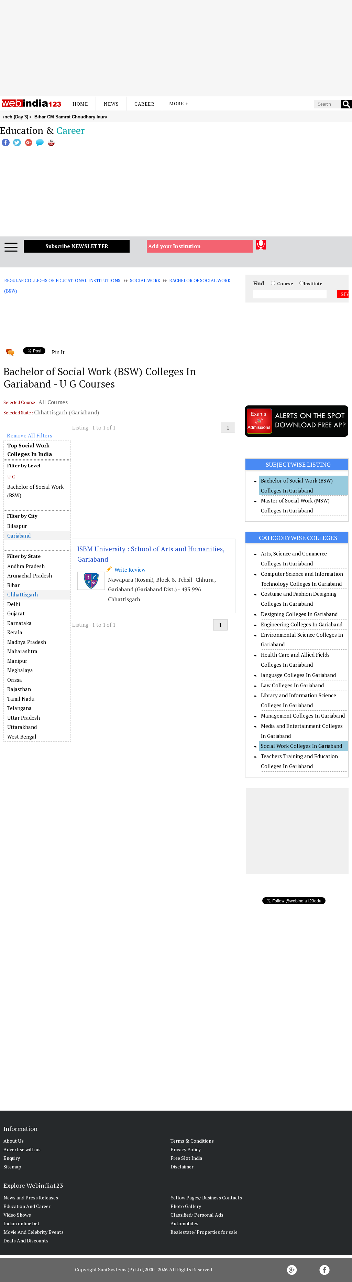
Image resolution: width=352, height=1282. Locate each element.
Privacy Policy (185, 1149)
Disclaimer (182, 1166)
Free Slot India (186, 1158)
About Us (13, 1140)
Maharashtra (22, 651)
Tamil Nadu (20, 698)
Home (80, 103)
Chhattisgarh (22, 594)
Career (144, 103)
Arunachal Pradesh (29, 575)
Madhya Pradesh (26, 641)
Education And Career (27, 1206)
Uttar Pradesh (23, 717)
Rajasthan (19, 689)
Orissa (14, 679)
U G (11, 476)
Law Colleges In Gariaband (292, 685)
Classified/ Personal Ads (196, 1214)
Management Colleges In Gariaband (303, 715)
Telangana (19, 707)
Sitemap (12, 1166)
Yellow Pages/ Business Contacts (206, 1197)
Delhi (13, 604)
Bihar (13, 585)
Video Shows (17, 1214)
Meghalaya (20, 670)
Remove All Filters (29, 435)
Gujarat (16, 613)
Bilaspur (17, 525)
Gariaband (19, 535)
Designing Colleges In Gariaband (299, 614)
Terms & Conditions (192, 1140)
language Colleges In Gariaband (298, 674)
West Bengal (21, 736)
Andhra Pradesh (26, 566)
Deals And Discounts (25, 1240)
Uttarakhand (22, 726)
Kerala (14, 632)
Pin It (58, 352)
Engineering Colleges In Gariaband (301, 624)
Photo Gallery (185, 1206)
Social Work (145, 280)
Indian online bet (21, 1223)
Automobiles (184, 1223)
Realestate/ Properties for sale (204, 1232)
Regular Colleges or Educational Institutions (62, 280)
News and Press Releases (30, 1197)
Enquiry (11, 1158)
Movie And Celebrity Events (33, 1232)
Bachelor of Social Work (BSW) (35, 491)
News (111, 103)
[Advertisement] (176, 48)
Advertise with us (22, 1149)
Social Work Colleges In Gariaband (301, 745)
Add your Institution (174, 246)
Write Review (128, 569)
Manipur (17, 660)
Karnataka (19, 622)
